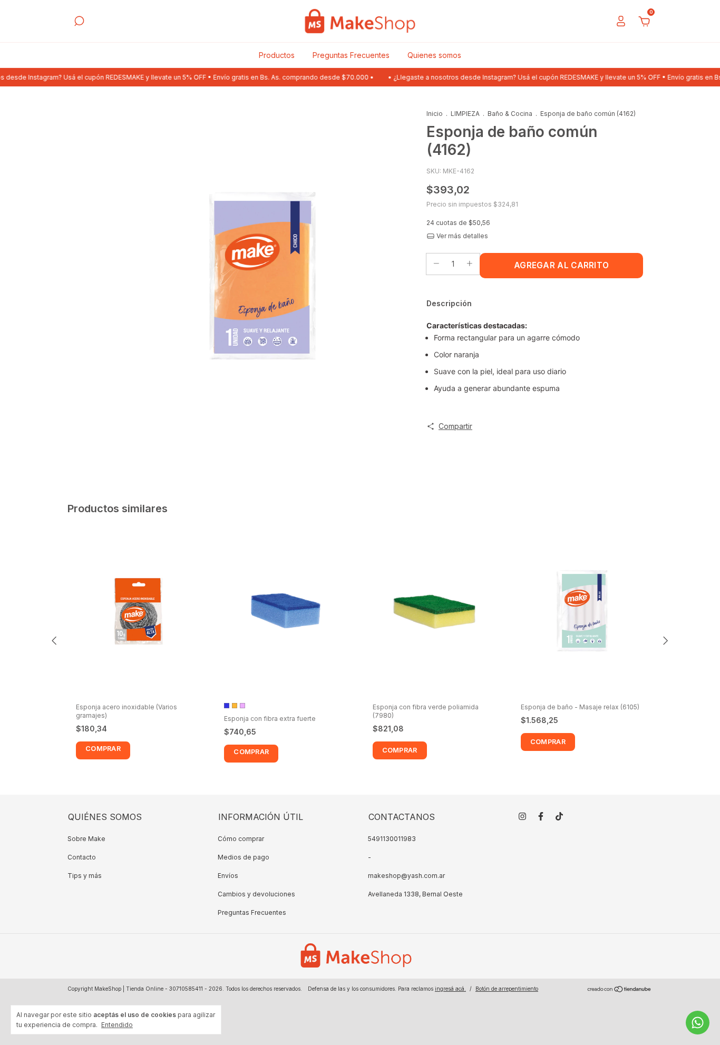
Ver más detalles (461, 236)
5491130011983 (392, 839)
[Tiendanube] (620, 989)
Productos (277, 55)
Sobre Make (86, 839)
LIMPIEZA (465, 114)
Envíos (228, 876)
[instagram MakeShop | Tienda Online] (522, 816)
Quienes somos (434, 55)
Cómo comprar (241, 839)
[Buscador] (79, 22)
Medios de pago (243, 857)
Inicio (434, 114)
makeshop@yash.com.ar (406, 876)
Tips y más (84, 876)
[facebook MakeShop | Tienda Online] (541, 816)
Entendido (117, 1025)
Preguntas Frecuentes (351, 55)
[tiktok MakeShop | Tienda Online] (559, 816)
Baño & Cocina (510, 114)
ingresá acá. (450, 988)
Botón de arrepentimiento (506, 988)
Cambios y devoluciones (256, 894)
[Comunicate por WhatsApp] (697, 1022)
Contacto (81, 857)
